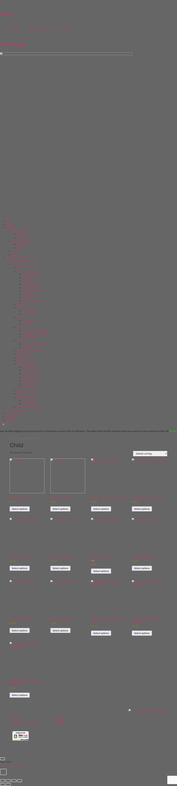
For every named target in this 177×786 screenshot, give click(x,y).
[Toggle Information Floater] (3, 772)
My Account (162, 431)
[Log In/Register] (3, 36)
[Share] (13, 780)
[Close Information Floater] (2, 758)
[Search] (3, 6)
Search (6, 14)
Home (12, 438)
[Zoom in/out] (2, 780)
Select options (19, 509)
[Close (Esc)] (19, 780)
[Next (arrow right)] (8, 784)
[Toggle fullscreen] (8, 780)
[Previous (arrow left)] (2, 784)
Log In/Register (14, 44)
